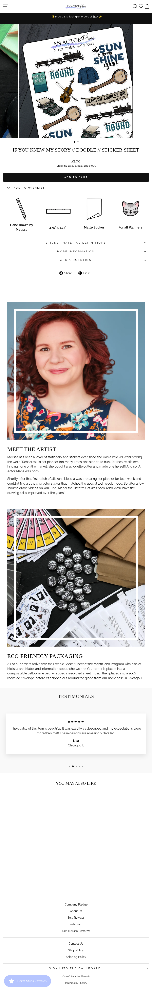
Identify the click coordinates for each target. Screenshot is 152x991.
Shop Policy (76, 950)
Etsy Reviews (76, 917)
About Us (76, 911)
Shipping (62, 165)
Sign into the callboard (75, 968)
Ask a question (76, 259)
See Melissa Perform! (76, 930)
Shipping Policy (76, 956)
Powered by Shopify (76, 983)
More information (76, 251)
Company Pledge (76, 904)
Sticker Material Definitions (76, 242)
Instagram (76, 924)
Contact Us (76, 943)
